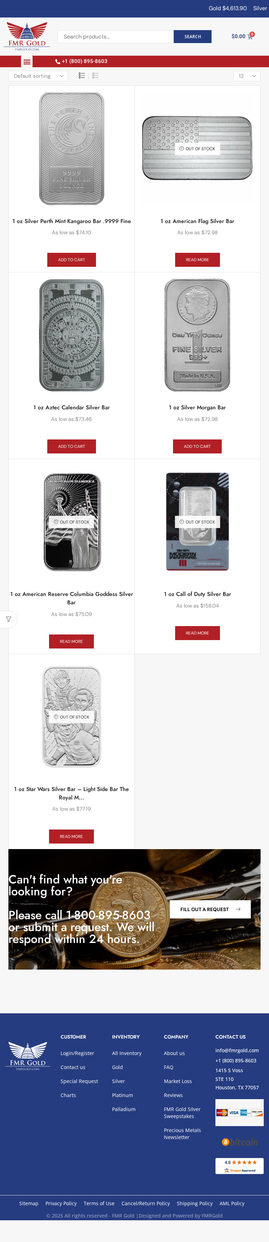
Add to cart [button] (71, 260)
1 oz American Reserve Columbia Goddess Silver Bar (71, 598)
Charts (68, 1095)
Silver (118, 1081)
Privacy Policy (61, 1203)
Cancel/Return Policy (146, 1203)
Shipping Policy (195, 1203)
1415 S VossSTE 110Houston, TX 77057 (237, 1079)
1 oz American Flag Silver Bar (197, 221)
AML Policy (232, 1203)
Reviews (173, 1095)
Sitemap (29, 1203)
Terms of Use (99, 1203)
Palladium (124, 1109)
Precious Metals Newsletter (182, 1133)
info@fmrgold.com (237, 1050)
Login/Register (77, 1053)
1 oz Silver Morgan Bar (197, 407)
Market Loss (178, 1081)
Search (193, 36)
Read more (197, 260)
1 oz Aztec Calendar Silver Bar (71, 407)
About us (174, 1053)
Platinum (122, 1095)
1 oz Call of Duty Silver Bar (197, 594)
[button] (27, 61)
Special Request (79, 1081)
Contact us (73, 1067)
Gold (117, 1067)
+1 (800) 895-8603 (235, 1060)
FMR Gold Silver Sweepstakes (182, 1112)
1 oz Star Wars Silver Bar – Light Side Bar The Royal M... (71, 793)
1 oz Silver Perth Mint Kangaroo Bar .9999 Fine (71, 221)
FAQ (168, 1067)
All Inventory (127, 1053)
